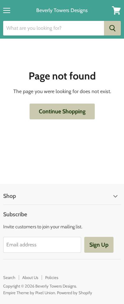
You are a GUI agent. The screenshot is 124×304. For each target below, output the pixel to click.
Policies (51, 277)
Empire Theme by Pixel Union (29, 292)
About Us (30, 277)
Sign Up (98, 244)
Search (9, 277)
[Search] (112, 28)
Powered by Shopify (74, 292)
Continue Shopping (62, 111)
